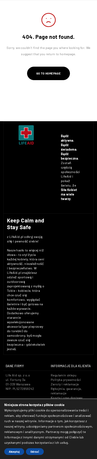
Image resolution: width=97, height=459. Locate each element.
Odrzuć (34, 451)
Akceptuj (14, 451)
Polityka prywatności (66, 380)
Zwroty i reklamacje (65, 384)
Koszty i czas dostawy (66, 398)
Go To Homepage (48, 73)
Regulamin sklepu (63, 375)
